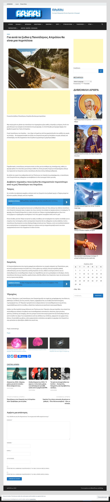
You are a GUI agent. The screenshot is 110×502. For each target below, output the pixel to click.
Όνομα (9, 442)
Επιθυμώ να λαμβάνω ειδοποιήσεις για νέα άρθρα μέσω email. (28, 474)
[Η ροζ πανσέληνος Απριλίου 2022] (38, 343)
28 (101, 281)
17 (84, 277)
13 (97, 274)
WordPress (94, 488)
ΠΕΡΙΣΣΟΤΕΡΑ (12, 28)
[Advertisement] (38, 102)
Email (9, 450)
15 (75, 277)
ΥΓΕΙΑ (90, 24)
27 (97, 281)
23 (80, 281)
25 (88, 281)
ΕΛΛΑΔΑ (18, 24)
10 (84, 274)
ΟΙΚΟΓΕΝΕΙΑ (37, 24)
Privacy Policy (23, 4)
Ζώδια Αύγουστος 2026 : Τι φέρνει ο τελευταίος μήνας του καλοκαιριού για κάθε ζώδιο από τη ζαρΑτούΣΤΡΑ (38, 385)
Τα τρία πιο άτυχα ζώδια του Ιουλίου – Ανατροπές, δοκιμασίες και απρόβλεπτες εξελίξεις (60, 385)
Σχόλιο (10, 420)
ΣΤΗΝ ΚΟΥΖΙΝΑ (67, 24)
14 (101, 274)
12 (92, 274)
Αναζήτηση (76, 68)
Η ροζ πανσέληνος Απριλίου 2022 (37, 349)
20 (97, 277)
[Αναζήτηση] (100, 71)
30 (80, 284)
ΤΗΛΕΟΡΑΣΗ (80, 24)
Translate (86, 83)
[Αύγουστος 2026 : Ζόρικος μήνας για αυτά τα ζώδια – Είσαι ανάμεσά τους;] (16, 374)
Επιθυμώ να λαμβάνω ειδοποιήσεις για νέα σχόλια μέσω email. (28, 468)
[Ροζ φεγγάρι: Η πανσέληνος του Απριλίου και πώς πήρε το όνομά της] (59, 343)
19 (92, 277)
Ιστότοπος (10, 458)
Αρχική (17, 4)
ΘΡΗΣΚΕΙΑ (28, 24)
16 (80, 277)
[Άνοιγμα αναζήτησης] (102, 24)
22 (75, 281)
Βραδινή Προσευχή (80, 179)
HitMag (101, 488)
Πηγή (8, 333)
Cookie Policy (33, 499)
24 (84, 281)
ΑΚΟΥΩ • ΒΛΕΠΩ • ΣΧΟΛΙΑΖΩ (29, 28)
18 (88, 277)
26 (92, 281)
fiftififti (58, 10)
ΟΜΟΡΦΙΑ (49, 24)
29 (75, 284)
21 (101, 277)
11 (88, 274)
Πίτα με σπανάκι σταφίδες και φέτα (84, 230)
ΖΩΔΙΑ (8, 34)
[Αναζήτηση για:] (88, 296)
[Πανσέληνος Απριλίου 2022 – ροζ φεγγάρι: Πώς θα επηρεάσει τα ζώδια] (17, 343)
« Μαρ (75, 289)
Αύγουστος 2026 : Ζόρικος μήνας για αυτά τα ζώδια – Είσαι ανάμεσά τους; (16, 384)
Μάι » (79, 289)
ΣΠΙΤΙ (57, 24)
